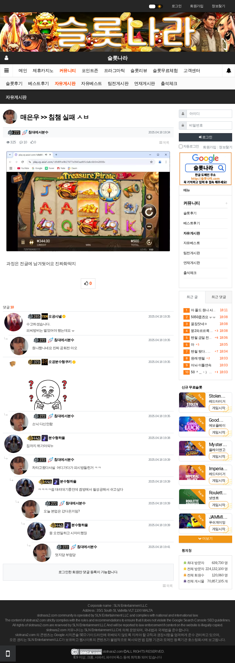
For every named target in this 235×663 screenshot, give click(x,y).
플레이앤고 (217, 450)
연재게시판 (144, 83)
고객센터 (191, 70)
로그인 (177, 6)
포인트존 (90, 70)
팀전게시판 (118, 83)
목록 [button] (165, 143)
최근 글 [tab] (192, 297)
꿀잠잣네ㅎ (196, 324)
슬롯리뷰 (138, 70)
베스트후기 (38, 83)
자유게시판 (65, 83)
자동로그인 (191, 146)
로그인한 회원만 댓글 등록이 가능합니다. (88, 572)
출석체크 (169, 83)
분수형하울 (56, 438)
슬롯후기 (14, 83)
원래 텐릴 (195, 358)
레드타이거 (217, 401)
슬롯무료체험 (165, 70)
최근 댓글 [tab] (218, 297)
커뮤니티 (67, 70)
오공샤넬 (55, 316)
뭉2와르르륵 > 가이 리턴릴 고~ (199, 331)
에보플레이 (217, 425)
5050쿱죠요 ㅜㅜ (201, 317)
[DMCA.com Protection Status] (86, 652)
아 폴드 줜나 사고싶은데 (202, 310)
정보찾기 (218, 6)
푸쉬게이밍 (217, 522)
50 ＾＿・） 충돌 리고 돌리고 (199, 372)
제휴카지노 (43, 70)
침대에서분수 (38, 132)
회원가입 (196, 6)
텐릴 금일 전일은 (199, 338)
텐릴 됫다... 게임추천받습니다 (199, 351)
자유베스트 (91, 83)
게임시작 (218, 408)
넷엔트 (214, 498)
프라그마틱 (114, 70)
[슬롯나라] (117, 32)
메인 (23, 70)
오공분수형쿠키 (60, 362)
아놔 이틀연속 (198, 365)
